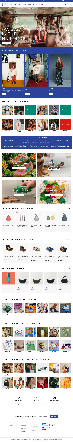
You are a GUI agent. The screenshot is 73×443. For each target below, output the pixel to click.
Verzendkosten (33, 430)
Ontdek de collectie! (19, 195)
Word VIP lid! (23, 429)
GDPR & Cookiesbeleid (35, 429)
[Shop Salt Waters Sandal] (54, 165)
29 (13, 256)
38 (8, 260)
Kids (15, 4)
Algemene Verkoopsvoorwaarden (35, 425)
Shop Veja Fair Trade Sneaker (19, 167)
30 (4, 258)
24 (4, 256)
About (29, 4)
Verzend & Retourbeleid (58, 439)
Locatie (11, 425)
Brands (24, 4)
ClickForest (43, 440)
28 (11, 256)
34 (11, 258)
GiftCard (41, 4)
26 (8, 256)
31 (6, 258)
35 (13, 258)
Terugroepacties (23, 431)
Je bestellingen (23, 425)
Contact (35, 4)
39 (23, 260)
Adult (19, 4)
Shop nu (4, 93)
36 (4, 260)
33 (9, 258)
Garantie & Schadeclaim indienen (35, 427)
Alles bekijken (68, 208)
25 (6, 256)
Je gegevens (23, 424)
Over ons (12, 424)
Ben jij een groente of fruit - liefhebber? (54, 195)
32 (8, 258)
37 (6, 260)
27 (23, 256)
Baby (11, 4)
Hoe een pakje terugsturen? (25, 428)
